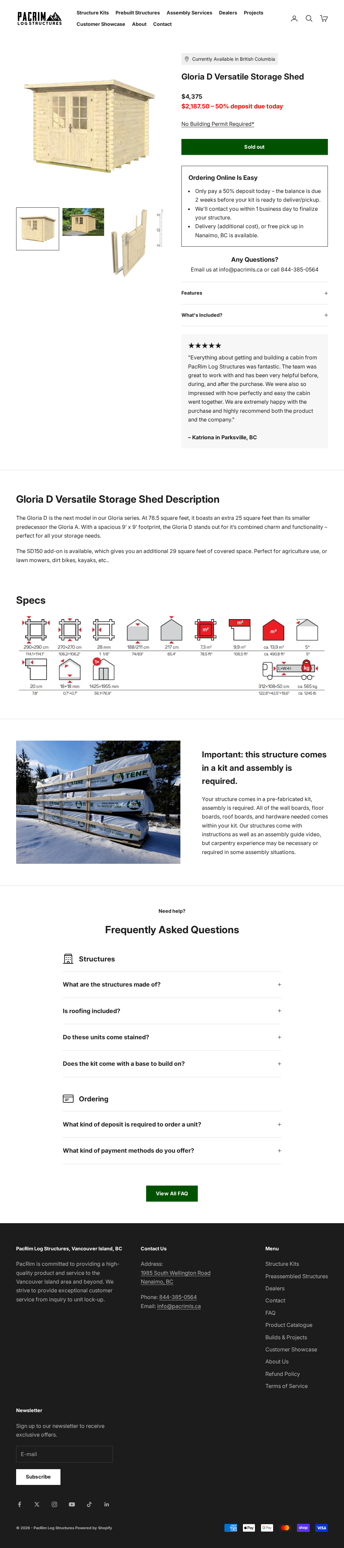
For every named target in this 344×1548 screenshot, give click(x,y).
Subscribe (38, 1477)
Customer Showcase (101, 24)
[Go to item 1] (37, 228)
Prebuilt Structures (138, 12)
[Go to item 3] (129, 243)
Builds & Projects (286, 1337)
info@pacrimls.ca (179, 1306)
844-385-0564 (178, 1297)
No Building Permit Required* (217, 123)
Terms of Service (286, 1386)
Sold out (254, 147)
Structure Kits (93, 12)
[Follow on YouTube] (72, 1504)
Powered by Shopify (93, 1528)
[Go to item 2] (83, 222)
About (139, 24)
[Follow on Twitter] (37, 1504)
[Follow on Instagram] (54, 1504)
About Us (277, 1361)
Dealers (228, 12)
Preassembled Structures (296, 1276)
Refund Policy (282, 1373)
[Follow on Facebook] (19, 1504)
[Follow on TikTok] (89, 1504)
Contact (162, 24)
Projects (253, 12)
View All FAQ (172, 1193)
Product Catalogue (288, 1324)
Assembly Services (189, 12)
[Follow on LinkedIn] (106, 1504)
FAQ (270, 1312)
